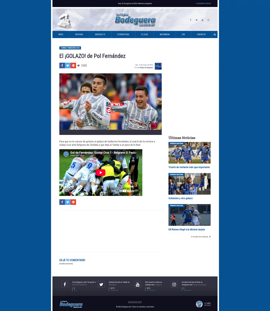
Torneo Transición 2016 (70, 48)
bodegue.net (135, 302)
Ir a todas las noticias (199, 237)
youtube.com (153, 285)
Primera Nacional (176, 143)
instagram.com (194, 285)
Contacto (201, 34)
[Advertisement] (110, 231)
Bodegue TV (100, 34)
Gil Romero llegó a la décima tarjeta (186, 229)
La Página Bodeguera (145, 67)
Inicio (60, 34)
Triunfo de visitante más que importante (189, 167)
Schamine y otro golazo (180, 198)
